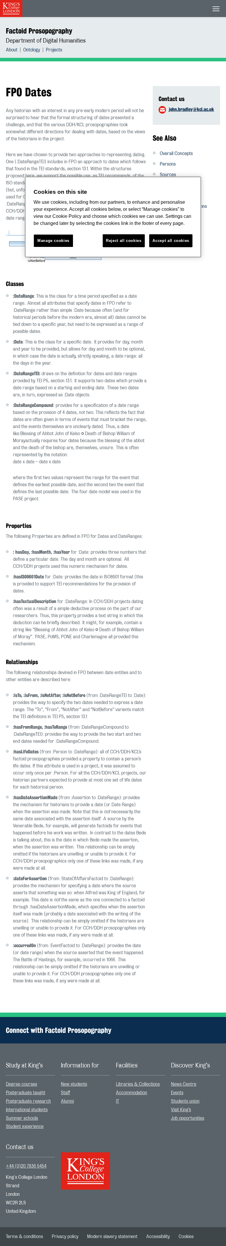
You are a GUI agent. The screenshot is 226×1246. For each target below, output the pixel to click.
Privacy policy (65, 1236)
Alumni (67, 1101)
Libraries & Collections (138, 1084)
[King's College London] (85, 1166)
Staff (65, 1092)
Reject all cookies (124, 240)
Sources (168, 174)
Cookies (186, 1236)
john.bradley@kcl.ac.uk (191, 109)
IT (117, 1101)
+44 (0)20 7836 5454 (26, 1166)
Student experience (25, 1126)
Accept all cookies (170, 240)
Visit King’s (181, 1109)
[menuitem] (14, 49)
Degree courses (21, 1084)
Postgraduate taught (25, 1092)
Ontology (31, 50)
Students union (185, 1101)
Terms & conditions (24, 1236)
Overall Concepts (176, 153)
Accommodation (131, 1092)
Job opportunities (187, 1118)
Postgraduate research (28, 1101)
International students (27, 1109)
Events (177, 1092)
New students (74, 1084)
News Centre (183, 1084)
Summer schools (22, 1118)
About (11, 50)
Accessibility (158, 1236)
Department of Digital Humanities (46, 41)
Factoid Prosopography (39, 30)
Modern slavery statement (112, 1236)
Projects (54, 50)
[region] (113, 217)
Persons (168, 164)
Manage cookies (53, 240)
